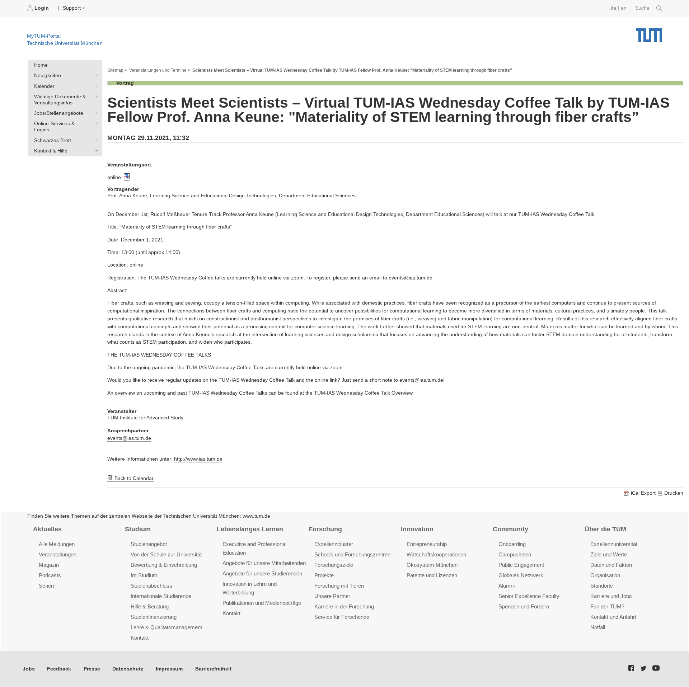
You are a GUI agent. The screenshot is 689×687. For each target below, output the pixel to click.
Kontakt (140, 638)
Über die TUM (605, 529)
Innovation (417, 529)
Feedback (59, 669)
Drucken (673, 493)
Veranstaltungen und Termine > (159, 70)
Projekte (324, 575)
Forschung (325, 529)
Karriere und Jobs (611, 596)
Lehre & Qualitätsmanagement (166, 627)
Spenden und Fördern (523, 606)
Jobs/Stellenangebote (95, 113)
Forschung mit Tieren (339, 586)
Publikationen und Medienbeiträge (261, 603)
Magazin (49, 565)
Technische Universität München (649, 32)
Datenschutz (127, 669)
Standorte (601, 586)
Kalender (95, 85)
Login (41, 8)
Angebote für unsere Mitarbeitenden (264, 563)
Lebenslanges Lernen (250, 529)
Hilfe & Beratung (150, 606)
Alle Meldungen (57, 544)
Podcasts (50, 575)
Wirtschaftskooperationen (436, 554)
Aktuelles (47, 529)
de (613, 8)
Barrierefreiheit (213, 669)
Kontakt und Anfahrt (613, 617)
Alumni (506, 586)
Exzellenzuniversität (613, 544)
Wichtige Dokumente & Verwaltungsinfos (95, 96)
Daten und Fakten (611, 565)
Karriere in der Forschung (344, 606)
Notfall (597, 627)
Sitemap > (117, 70)
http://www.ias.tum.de (198, 459)
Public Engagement (521, 565)
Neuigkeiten (95, 75)
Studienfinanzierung (154, 617)
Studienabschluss (151, 586)
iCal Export (643, 493)
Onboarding (512, 544)
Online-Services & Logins (95, 123)
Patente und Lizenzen (432, 575)
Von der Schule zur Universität (166, 554)
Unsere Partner (332, 596)
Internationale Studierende (161, 596)
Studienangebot (149, 544)
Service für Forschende (341, 617)
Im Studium (144, 575)
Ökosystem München (432, 565)
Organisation (605, 575)
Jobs (29, 669)
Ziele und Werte (608, 554)
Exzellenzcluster (333, 544)
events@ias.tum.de (129, 438)
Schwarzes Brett (95, 140)
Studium (138, 529)
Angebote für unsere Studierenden (262, 573)
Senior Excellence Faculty (528, 596)
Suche (643, 8)
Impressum (169, 669)
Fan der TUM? (607, 606)
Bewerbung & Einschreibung (164, 565)
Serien (46, 586)
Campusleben (514, 554)
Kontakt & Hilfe (95, 150)
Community (510, 529)
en (624, 8)
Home (41, 65)
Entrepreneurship (427, 544)
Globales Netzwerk (520, 575)
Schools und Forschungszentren (352, 554)
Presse (92, 669)
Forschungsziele (333, 565)
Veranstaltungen (57, 554)
